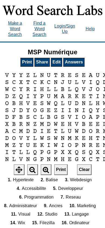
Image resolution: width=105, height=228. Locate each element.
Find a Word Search (39, 29)
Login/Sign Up (64, 29)
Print (27, 62)
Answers (74, 62)
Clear (84, 169)
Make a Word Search (15, 29)
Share (42, 62)
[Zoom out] (32, 169)
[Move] (19, 169)
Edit (56, 62)
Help (90, 28)
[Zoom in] (46, 169)
